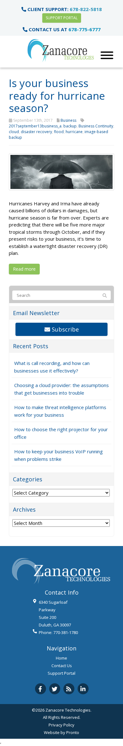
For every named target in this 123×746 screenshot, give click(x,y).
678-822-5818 (86, 9)
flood (59, 131)
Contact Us (61, 665)
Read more (24, 269)
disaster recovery (36, 131)
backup (70, 126)
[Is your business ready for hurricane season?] (61, 171)
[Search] (105, 296)
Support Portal (62, 18)
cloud (14, 131)
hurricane (74, 131)
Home (61, 658)
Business (68, 120)
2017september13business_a (35, 126)
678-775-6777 (84, 29)
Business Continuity (96, 126)
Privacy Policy (61, 725)
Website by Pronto (61, 732)
